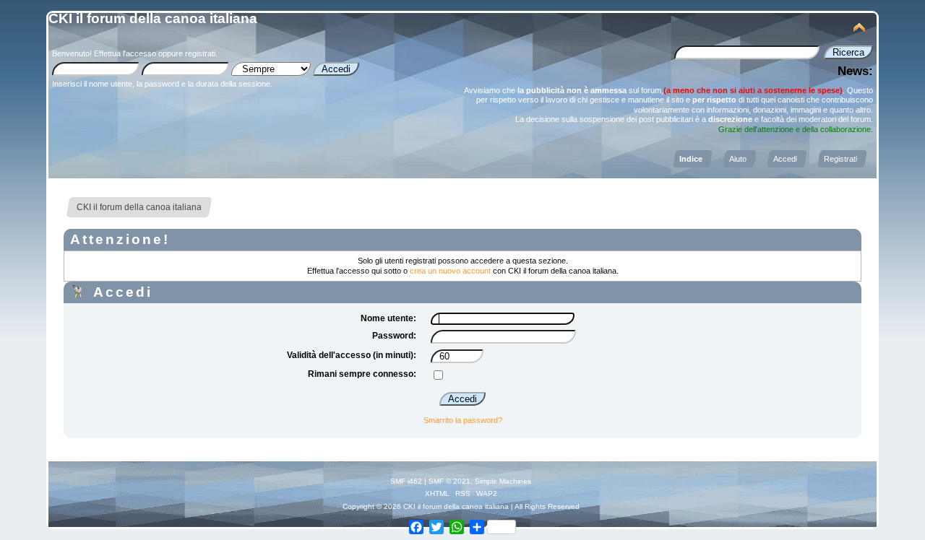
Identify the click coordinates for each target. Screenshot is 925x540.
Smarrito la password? (462, 420)
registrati (200, 53)
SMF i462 (406, 481)
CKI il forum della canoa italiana (152, 18)
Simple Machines (503, 481)
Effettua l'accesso (125, 53)
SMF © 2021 (449, 481)
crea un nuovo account (450, 270)
